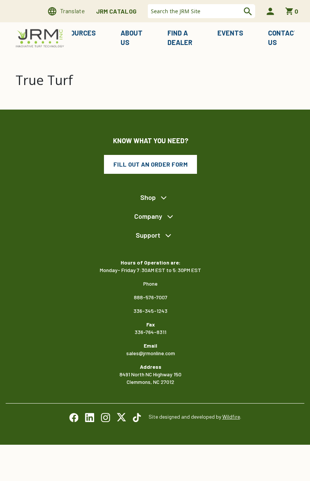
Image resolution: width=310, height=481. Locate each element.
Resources (77, 33)
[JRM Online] (41, 37)
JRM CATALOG (116, 11)
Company (148, 216)
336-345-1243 (150, 311)
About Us (132, 37)
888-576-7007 (150, 297)
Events (230, 33)
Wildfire (231, 416)
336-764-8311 (150, 332)
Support (148, 235)
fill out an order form (150, 164)
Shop (148, 197)
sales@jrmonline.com (150, 353)
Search (247, 11)
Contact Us (283, 37)
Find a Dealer (179, 37)
